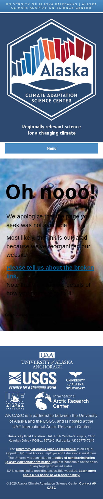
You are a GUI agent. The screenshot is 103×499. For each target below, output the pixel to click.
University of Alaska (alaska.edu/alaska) (46, 449)
